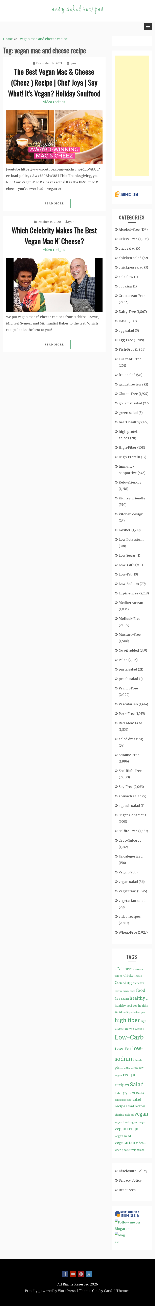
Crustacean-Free (132, 296)
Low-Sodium (129, 584)
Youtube (73, 1274)
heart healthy (129, 422)
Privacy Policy (130, 1180)
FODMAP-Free (130, 359)
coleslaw (126, 277)
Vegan (124, 872)
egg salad (126, 331)
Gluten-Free (128, 394)
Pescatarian (128, 704)
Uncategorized (130, 856)
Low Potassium (131, 539)
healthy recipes (126, 1005)
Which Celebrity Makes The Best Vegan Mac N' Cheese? (54, 235)
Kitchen (139, 1028)
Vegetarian (127, 891)
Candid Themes (117, 1291)
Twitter (89, 1274)
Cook (139, 975)
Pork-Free (127, 714)
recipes (122, 1085)
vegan (141, 1114)
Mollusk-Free (129, 619)
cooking (125, 286)
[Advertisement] (132, 116)
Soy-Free (126, 787)
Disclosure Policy (133, 1171)
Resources (127, 1190)
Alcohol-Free (129, 229)
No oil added (129, 650)
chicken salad (130, 258)
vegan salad (128, 882)
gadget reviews (131, 384)
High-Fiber (127, 447)
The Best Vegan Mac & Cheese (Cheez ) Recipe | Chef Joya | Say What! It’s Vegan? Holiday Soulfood (54, 82)
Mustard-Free (130, 634)
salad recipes (136, 1106)
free (117, 998)
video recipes (54, 102)
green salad (128, 413)
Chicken (129, 975)
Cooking (123, 982)
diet (135, 983)
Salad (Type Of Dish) (129, 1093)
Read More (54, 203)
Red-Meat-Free (130, 723)
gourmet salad (130, 403)
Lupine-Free (128, 593)
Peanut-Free (128, 688)
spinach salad (130, 796)
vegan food (122, 1122)
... (116, 969)
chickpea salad (131, 267)
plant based (124, 1067)
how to (129, 1028)
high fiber (127, 1020)
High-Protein (129, 457)
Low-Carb (126, 565)
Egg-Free (126, 340)
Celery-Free (128, 239)
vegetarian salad (132, 901)
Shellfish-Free (130, 771)
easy (141, 983)
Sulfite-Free (128, 831)
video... (141, 1143)
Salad (137, 1084)
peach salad (128, 679)
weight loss (138, 1149)
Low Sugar (127, 555)
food (140, 990)
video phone (122, 1149)
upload (129, 1114)
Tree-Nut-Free (130, 840)
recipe (129, 1075)
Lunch (138, 1060)
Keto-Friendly (130, 482)
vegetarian (125, 1142)
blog (117, 1242)
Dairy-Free (127, 312)
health (125, 998)
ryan (72, 63)
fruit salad (127, 375)
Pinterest (81, 1274)
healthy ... (139, 998)
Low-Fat (125, 574)
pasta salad (128, 669)
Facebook (65, 1274)
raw (135, 1067)
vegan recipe (137, 1122)
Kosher (125, 530)
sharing (119, 1114)
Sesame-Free (129, 755)
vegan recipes (128, 1128)
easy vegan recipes (125, 991)
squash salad (129, 806)
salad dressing (131, 739)
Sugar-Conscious (132, 815)
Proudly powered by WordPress (50, 1291)
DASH (123, 321)
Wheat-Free (128, 932)
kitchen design (131, 514)
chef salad (127, 248)
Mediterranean (131, 603)
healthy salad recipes (134, 1012)
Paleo (123, 660)
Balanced (125, 969)
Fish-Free (126, 349)
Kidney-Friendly (132, 498)
